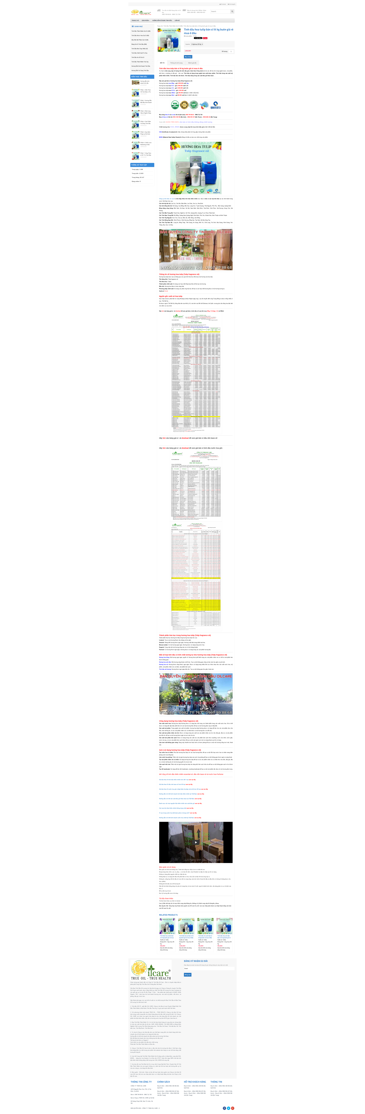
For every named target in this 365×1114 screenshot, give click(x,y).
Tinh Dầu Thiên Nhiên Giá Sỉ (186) (141, 31)
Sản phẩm (145, 20)
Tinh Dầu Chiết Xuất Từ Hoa (139, 53)
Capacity (187, 44)
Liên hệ (177, 20)
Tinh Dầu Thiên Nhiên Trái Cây (140, 61)
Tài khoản (223, 4)
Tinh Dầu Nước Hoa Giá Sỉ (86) (140, 35)
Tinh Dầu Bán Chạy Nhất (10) (140, 48)
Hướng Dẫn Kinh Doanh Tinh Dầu (141, 66)
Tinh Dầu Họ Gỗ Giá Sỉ (138, 57)
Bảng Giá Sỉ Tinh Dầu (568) (139, 44)
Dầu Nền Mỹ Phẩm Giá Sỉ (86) (140, 40)
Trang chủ (135, 20)
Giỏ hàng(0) (232, 4)
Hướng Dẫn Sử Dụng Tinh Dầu (162, 20)
